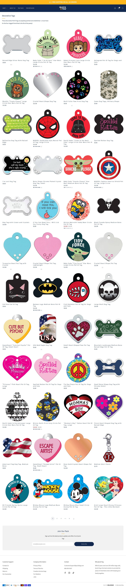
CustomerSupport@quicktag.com (74, 566)
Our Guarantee (7, 574)
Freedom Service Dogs (39, 571)
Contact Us (6, 566)
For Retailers (30, 8)
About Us (12, 8)
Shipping (5, 568)
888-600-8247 (68, 568)
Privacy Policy (37, 566)
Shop (4, 8)
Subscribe (84, 544)
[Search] (122, 8)
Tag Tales (21, 8)
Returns (5, 571)
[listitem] (63, 2)
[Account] (115, 8)
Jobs (34, 577)
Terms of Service (38, 568)
